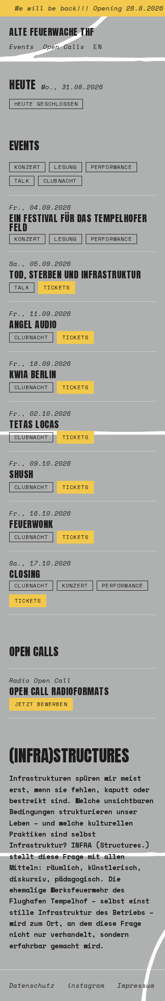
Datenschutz (32, 985)
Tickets (57, 287)
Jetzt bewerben (41, 704)
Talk (21, 181)
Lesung (65, 167)
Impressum (135, 985)
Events (21, 46)
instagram (85, 985)
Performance (111, 167)
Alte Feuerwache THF (51, 32)
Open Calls (63, 46)
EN (98, 46)
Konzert (27, 167)
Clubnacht (60, 181)
